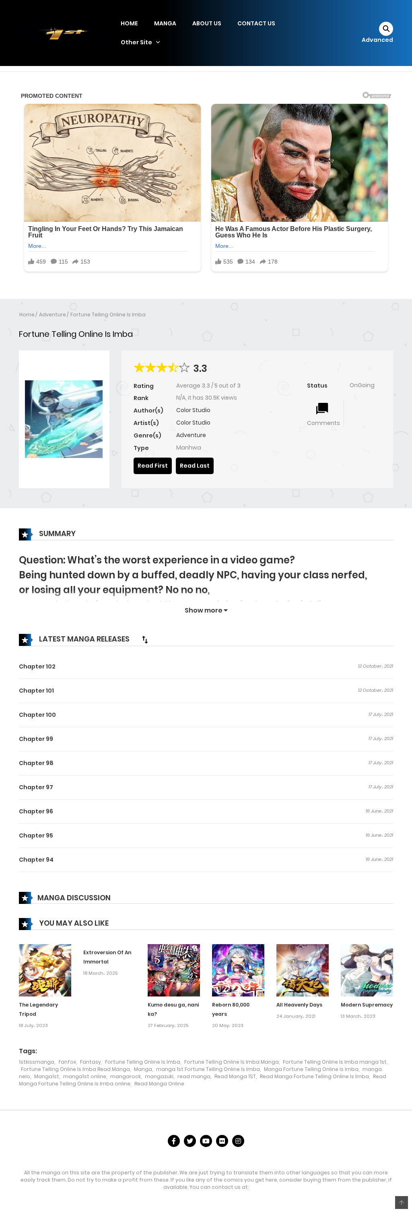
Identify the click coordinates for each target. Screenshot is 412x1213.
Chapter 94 (36, 860)
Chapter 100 (37, 715)
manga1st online (84, 1076)
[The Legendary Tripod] (45, 970)
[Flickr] (222, 1141)
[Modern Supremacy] (367, 970)
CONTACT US (256, 23)
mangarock (125, 1076)
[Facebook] (174, 1141)
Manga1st (46, 1076)
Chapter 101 (36, 691)
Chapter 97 (36, 787)
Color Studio (193, 410)
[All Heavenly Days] (302, 970)
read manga (193, 1076)
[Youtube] (206, 1141)
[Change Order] (145, 639)
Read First (153, 466)
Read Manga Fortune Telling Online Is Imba (314, 1076)
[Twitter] (190, 1141)
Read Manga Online (159, 1083)
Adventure (52, 314)
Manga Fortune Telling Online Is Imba (311, 1069)
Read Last (195, 466)
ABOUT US (206, 23)
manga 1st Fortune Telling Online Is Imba (208, 1069)
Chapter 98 (36, 763)
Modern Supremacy (367, 1004)
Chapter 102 (37, 666)
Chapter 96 (36, 811)
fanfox (67, 1061)
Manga (143, 1069)
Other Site (136, 42)
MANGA (165, 23)
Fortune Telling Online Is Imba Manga (231, 1061)
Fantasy (90, 1061)
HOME (129, 23)
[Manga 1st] (59, 33)
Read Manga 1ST (235, 1076)
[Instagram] (238, 1141)
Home (27, 314)
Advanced (377, 40)
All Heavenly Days (299, 1004)
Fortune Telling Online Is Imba (108, 314)
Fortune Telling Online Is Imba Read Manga (75, 1069)
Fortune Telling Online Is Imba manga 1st (335, 1061)
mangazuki (159, 1076)
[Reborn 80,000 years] (238, 970)
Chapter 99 (36, 739)
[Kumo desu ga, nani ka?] (174, 970)
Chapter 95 (36, 835)
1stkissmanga (36, 1061)
